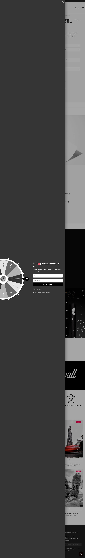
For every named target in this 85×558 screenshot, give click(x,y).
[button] (63, 2)
